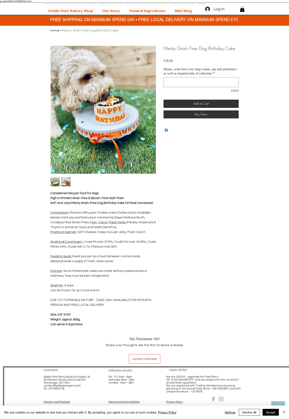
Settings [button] (230, 412)
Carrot (102, 222)
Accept (270, 412)
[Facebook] (213, 399)
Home (54, 30)
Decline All (249, 412)
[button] (242, 9)
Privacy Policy (174, 401)
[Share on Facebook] (166, 130)
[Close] (283, 412)
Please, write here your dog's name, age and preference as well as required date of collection (200, 71)
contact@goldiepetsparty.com (62, 385)
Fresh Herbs (117, 222)
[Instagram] (221, 399)
